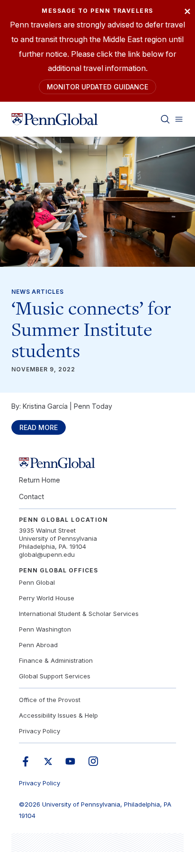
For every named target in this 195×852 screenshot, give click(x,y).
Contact (31, 496)
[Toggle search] (165, 119)
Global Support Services (54, 676)
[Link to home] (54, 119)
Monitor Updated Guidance (97, 87)
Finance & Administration (56, 660)
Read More (38, 427)
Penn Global (37, 582)
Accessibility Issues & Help (58, 715)
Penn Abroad (38, 645)
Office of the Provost (49, 699)
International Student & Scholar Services (79, 613)
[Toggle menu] (179, 119)
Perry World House (46, 598)
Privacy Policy (39, 731)
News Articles (37, 291)
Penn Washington (45, 629)
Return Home (39, 480)
